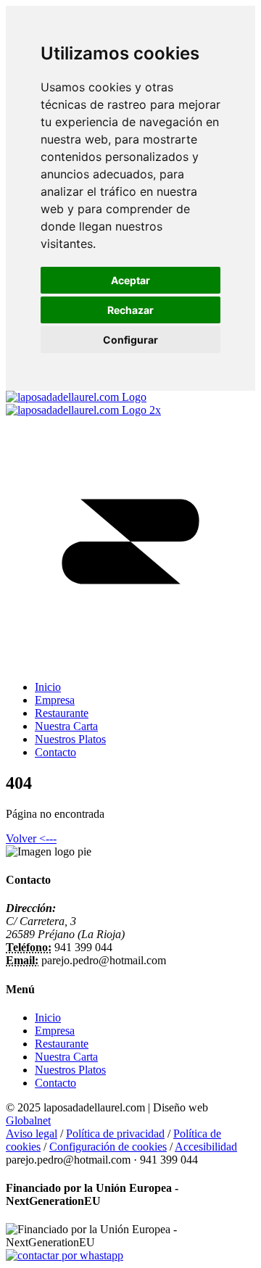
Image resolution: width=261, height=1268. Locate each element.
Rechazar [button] (130, 310)
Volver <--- (31, 838)
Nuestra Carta (66, 1057)
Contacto (55, 1083)
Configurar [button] (130, 339)
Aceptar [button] (130, 280)
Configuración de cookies (108, 1146)
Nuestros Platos (70, 1070)
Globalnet (28, 1120)
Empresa (55, 1030)
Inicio (48, 1017)
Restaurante (61, 1043)
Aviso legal (31, 1133)
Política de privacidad (115, 1133)
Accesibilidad (206, 1146)
